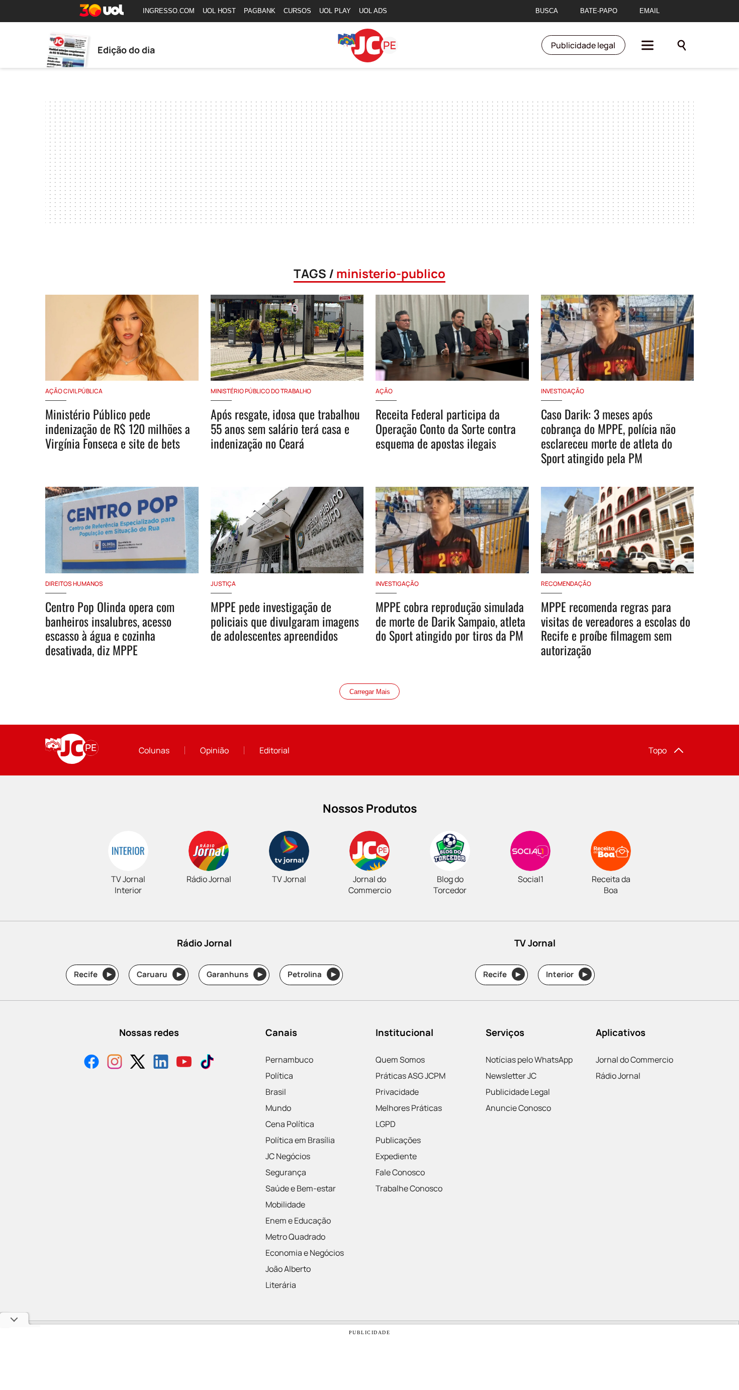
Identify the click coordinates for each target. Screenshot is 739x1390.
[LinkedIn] (160, 1063)
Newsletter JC (511, 1075)
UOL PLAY (335, 11)
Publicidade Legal (518, 1091)
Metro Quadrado (295, 1236)
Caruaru (159, 974)
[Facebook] (91, 1063)
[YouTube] (184, 1063)
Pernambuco (289, 1059)
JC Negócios (287, 1156)
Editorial (274, 750)
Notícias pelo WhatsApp (529, 1059)
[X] (137, 1063)
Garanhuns (234, 974)
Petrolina (312, 974)
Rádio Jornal (618, 1075)
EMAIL (649, 11)
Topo (658, 750)
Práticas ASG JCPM (410, 1075)
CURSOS (297, 11)
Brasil (275, 1091)
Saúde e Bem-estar (300, 1188)
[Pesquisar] (682, 45)
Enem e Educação (298, 1220)
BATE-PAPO (598, 11)
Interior (567, 974)
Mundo (278, 1107)
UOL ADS (373, 11)
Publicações (398, 1140)
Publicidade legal (583, 45)
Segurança (285, 1172)
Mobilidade (285, 1204)
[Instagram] (114, 1063)
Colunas (154, 750)
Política (279, 1075)
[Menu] (647, 45)
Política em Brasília (300, 1140)
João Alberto (288, 1268)
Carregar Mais (369, 692)
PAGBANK (259, 11)
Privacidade (397, 1091)
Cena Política (289, 1124)
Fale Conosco (400, 1172)
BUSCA (546, 11)
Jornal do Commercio (634, 1059)
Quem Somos (400, 1059)
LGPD (386, 1124)
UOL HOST (219, 11)
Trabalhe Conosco (409, 1188)
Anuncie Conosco (518, 1107)
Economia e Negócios (304, 1252)
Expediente (396, 1156)
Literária (280, 1284)
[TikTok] (207, 1063)
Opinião (214, 750)
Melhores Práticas (409, 1107)
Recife (93, 974)
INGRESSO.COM (169, 11)
